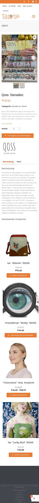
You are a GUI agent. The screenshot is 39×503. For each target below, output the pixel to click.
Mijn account (27, 6)
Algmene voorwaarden (19, 490)
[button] (35, 37)
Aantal (4, 129)
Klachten (19, 501)
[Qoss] (10, 148)
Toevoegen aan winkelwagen (18, 135)
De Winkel (12, 6)
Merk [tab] (19, 162)
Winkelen (16, 30)
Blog (19, 6)
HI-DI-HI (18, 268)
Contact (5, 11)
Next (34, 58)
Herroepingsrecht (19, 499)
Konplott (18, 387)
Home (5, 6)
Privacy (19, 492)
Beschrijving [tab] (8, 162)
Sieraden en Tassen (19, 106)
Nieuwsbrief (19, 494)
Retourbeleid (19, 497)
